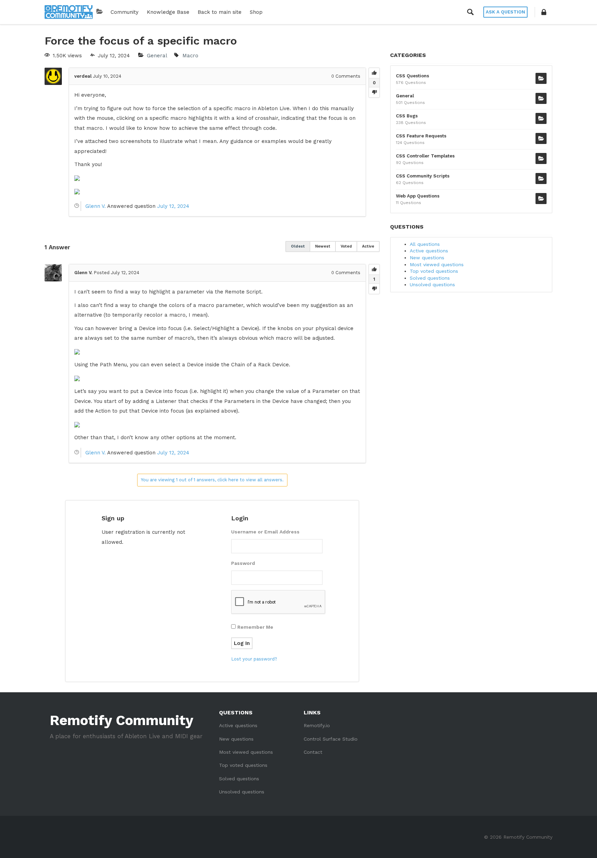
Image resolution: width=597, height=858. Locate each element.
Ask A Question (505, 12)
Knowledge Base (168, 12)
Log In (242, 643)
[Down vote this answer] (374, 288)
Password (243, 563)
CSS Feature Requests (421, 135)
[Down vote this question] (374, 92)
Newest (322, 246)
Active (368, 246)
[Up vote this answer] (374, 269)
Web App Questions (417, 196)
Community (125, 12)
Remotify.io (317, 725)
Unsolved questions (432, 284)
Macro (190, 55)
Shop (256, 12)
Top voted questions (434, 271)
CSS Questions (412, 75)
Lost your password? (254, 659)
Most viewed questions (437, 264)
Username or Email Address (265, 531)
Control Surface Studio (331, 739)
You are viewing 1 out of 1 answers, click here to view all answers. (212, 479)
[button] (544, 12)
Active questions (429, 250)
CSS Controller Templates (425, 155)
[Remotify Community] (69, 12)
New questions (427, 257)
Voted (346, 246)
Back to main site (219, 12)
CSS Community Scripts (422, 176)
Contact (313, 752)
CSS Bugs (407, 115)
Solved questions (430, 278)
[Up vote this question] (374, 73)
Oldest (298, 246)
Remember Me (255, 627)
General (157, 55)
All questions (425, 244)
